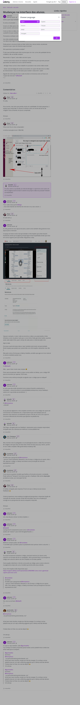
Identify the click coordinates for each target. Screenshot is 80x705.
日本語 (22, 29)
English (23, 21)
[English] (6, 2)
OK (56, 38)
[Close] (59, 17)
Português (23, 33)
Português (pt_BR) (51, 2)
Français (43, 25)
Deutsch (23, 25)
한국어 (43, 29)
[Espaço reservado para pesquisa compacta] (59, 1)
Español (43, 21)
